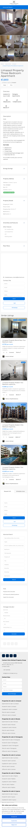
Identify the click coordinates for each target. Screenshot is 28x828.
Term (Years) (6, 621)
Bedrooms (6, 549)
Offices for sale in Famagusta (9, 751)
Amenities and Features (10, 223)
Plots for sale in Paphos (8, 784)
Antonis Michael (9, 356)
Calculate (14, 634)
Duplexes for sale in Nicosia (9, 727)
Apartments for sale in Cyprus (10, 794)
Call (14, 303)
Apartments (8, 64)
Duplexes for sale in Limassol (9, 709)
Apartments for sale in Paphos (10, 776)
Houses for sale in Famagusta (9, 742)
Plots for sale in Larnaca (8, 766)
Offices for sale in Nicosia (8, 733)
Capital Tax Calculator (8, 597)
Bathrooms (7, 575)
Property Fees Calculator (9, 591)
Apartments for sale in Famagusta (11, 739)
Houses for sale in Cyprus (8, 797)
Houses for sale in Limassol (9, 706)
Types (5, 541)
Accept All (14, 816)
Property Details (8, 200)
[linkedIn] (8, 643)
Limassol (14, 64)
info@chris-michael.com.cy (10, 673)
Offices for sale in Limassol (9, 715)
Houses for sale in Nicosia (8, 724)
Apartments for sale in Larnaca (10, 758)
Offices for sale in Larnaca (8, 769)
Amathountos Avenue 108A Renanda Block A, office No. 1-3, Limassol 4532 (12, 664)
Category (6, 564)
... (7, 350)
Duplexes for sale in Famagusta (10, 745)
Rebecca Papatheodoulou (11, 398)
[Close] (26, 804)
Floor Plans (6, 246)
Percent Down (6, 615)
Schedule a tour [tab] (20, 491)
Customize (14, 820)
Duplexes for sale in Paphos (9, 781)
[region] (14, 815)
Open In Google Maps (9, 192)
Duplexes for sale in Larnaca (9, 763)
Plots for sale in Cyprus (8, 802)
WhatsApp (14, 307)
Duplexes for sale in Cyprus (9, 799)
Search (14, 579)
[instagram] (16, 643)
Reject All (14, 824)
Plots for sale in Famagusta (9, 748)
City (5, 560)
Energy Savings (8, 168)
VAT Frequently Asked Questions (11, 594)
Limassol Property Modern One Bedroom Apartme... (12, 426)
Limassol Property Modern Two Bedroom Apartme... (12, 383)
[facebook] (4, 643)
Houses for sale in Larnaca (9, 760)
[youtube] (12, 643)
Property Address (8, 178)
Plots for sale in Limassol (8, 712)
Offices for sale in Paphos (8, 787)
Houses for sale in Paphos (8, 778)
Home (2, 64)
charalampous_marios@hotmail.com (14, 277)
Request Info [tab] (7, 491)
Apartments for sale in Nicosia (10, 721)
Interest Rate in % (7, 627)
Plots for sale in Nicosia (8, 730)
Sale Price (5, 609)
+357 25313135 (6, 670)
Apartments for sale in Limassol (10, 703)
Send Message (12, 693)
